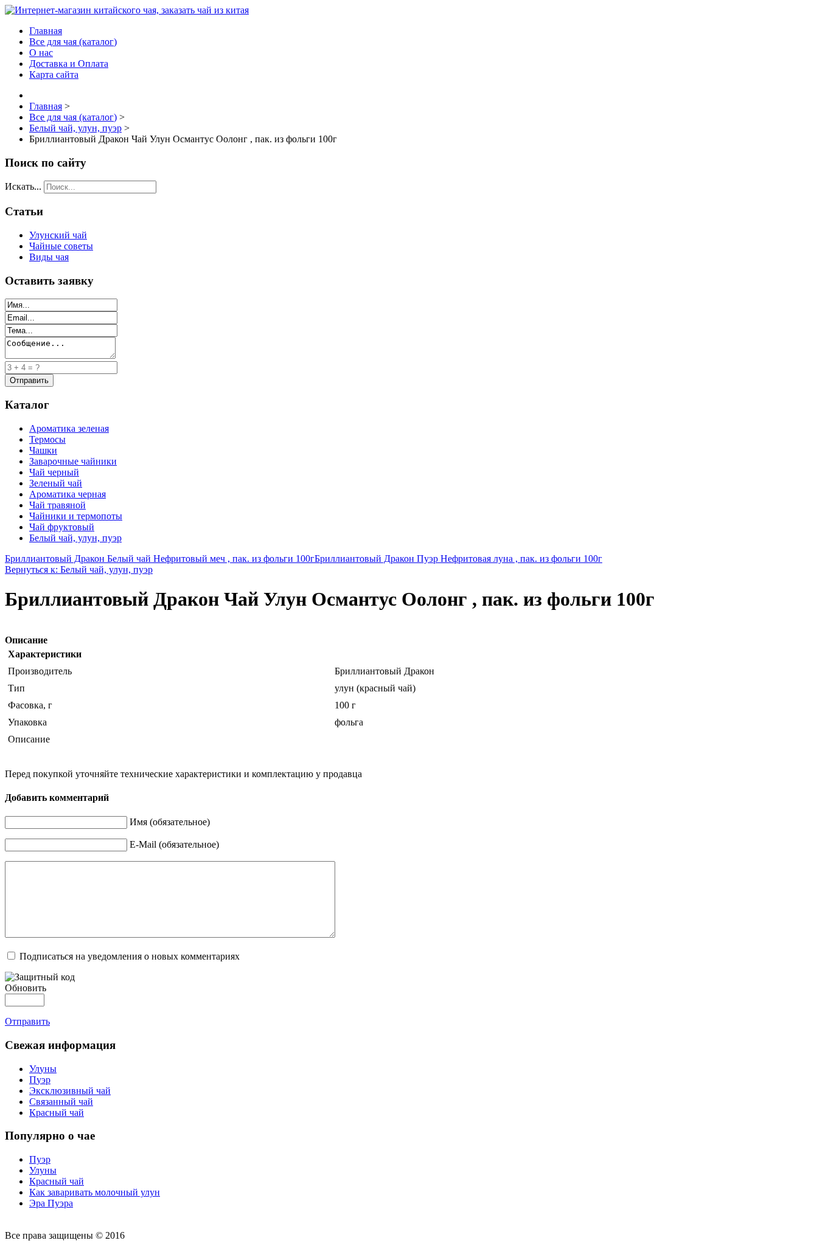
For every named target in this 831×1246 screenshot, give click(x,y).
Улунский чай (58, 235)
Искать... (23, 186)
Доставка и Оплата (68, 63)
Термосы (47, 439)
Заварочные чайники (73, 461)
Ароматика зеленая (69, 428)
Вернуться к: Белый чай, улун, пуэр (79, 569)
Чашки (43, 450)
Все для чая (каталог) (73, 41)
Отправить (27, 1021)
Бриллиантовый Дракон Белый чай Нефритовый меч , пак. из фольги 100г (160, 558)
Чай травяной (57, 505)
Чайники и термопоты (75, 516)
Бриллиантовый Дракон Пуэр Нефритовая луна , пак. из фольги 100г (458, 558)
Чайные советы (61, 246)
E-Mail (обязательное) (174, 844)
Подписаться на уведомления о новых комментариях (129, 956)
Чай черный (54, 472)
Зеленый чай (55, 483)
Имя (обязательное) (170, 822)
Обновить (25, 988)
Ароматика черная (67, 494)
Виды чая (49, 257)
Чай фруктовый (61, 527)
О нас (41, 52)
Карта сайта (53, 74)
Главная (45, 31)
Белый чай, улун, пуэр (75, 538)
